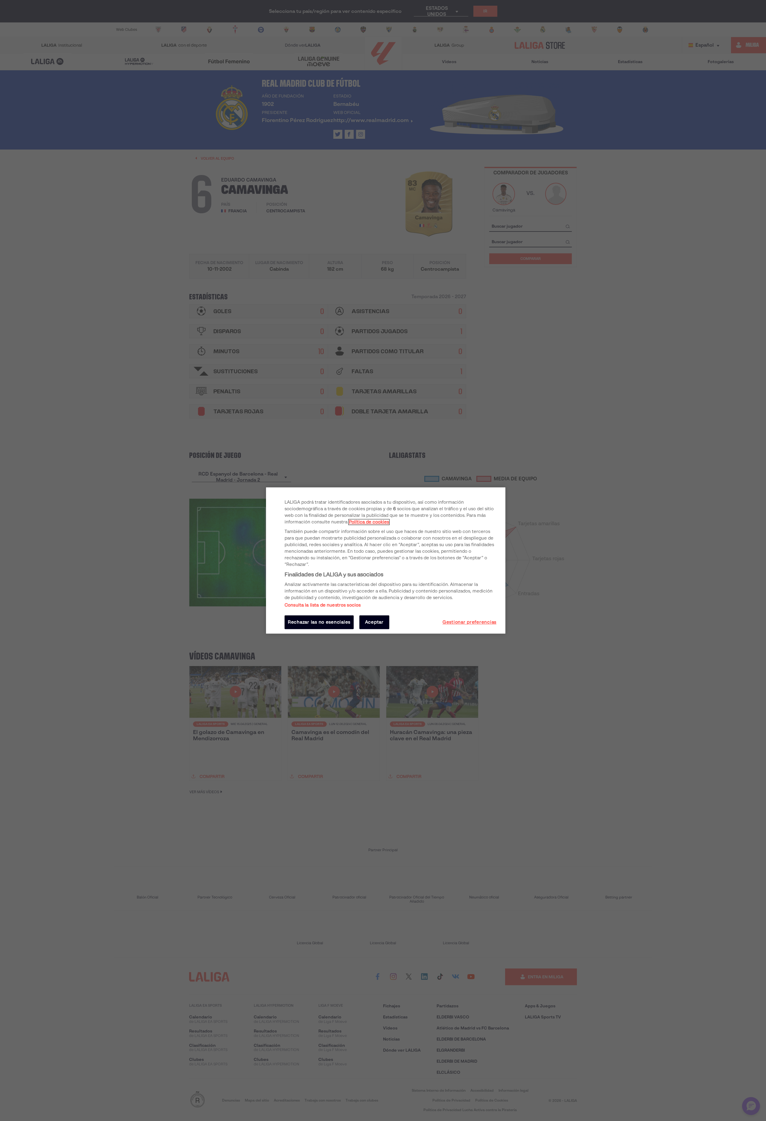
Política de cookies (369, 522)
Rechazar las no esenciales (319, 622)
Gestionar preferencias (469, 622)
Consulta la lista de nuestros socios (323, 605)
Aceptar (374, 622)
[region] (385, 560)
